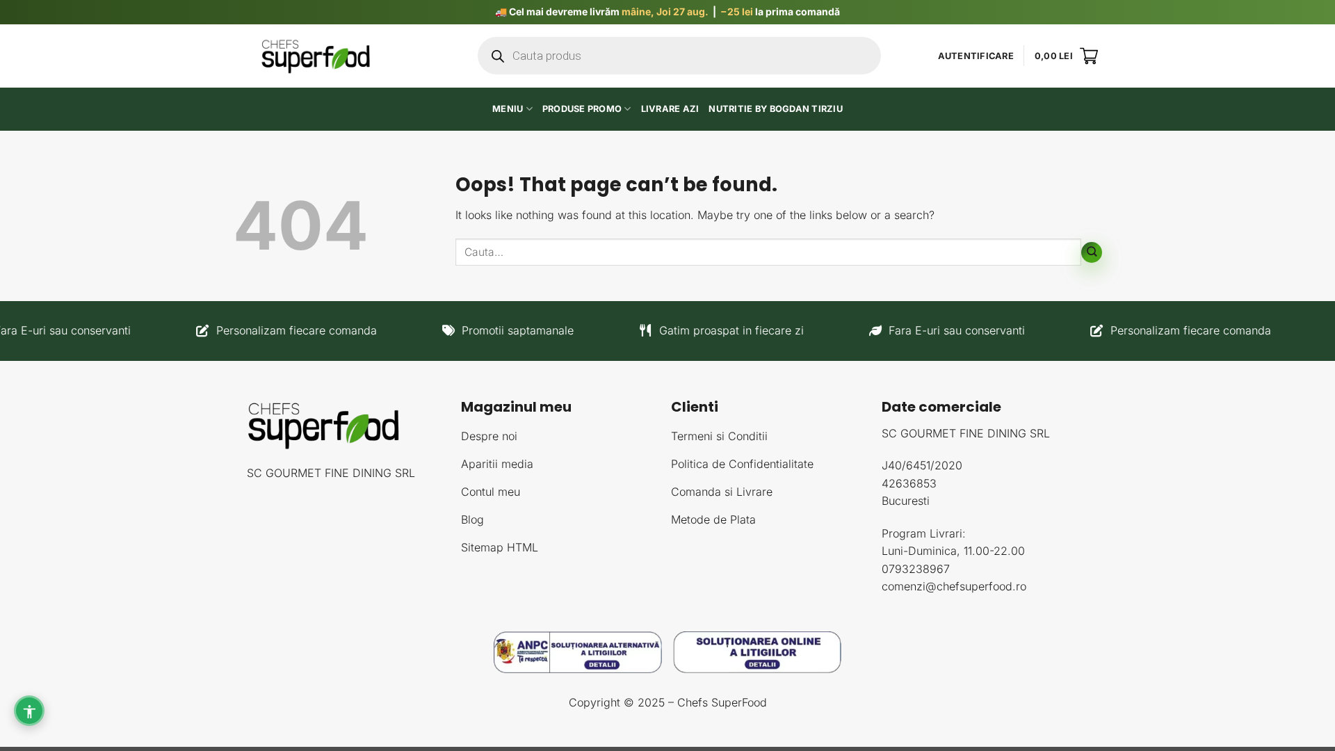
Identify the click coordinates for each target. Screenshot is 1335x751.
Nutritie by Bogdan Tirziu (775, 109)
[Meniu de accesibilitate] (29, 710)
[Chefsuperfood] (316, 55)
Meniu (507, 109)
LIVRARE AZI (670, 109)
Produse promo (582, 109)
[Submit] (1091, 252)
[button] (976, 56)
